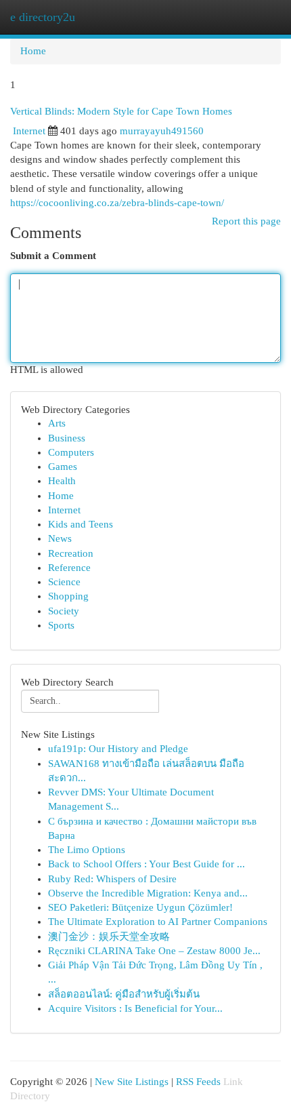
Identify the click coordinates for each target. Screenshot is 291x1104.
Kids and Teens (80, 524)
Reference (69, 567)
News (60, 538)
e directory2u (42, 17)
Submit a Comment (53, 255)
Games (62, 466)
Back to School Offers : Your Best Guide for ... (146, 864)
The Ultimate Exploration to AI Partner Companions (157, 921)
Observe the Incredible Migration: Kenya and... (148, 893)
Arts (57, 423)
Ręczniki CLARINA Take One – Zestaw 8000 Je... (154, 950)
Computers (71, 452)
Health (62, 480)
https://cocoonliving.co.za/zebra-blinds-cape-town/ (117, 202)
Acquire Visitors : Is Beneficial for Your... (135, 1008)
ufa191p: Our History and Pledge (118, 748)
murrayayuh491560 (162, 130)
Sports (61, 625)
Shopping (68, 596)
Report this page (246, 221)
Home (33, 50)
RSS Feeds (198, 1081)
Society (63, 611)
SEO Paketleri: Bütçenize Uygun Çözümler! (140, 907)
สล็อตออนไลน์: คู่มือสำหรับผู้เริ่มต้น (124, 994)
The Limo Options (86, 849)
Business (66, 438)
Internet (29, 130)
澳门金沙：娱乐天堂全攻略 (109, 936)
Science (64, 581)
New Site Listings (132, 1081)
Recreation (70, 553)
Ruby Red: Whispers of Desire (112, 878)
